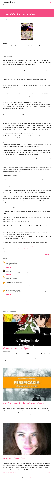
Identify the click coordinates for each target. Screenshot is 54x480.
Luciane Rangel (8, 282)
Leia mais (49, 363)
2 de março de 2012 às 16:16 (16, 276)
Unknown (7, 290)
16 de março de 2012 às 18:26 (15, 290)
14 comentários (13, 417)
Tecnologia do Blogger (27, 477)
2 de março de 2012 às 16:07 (16, 262)
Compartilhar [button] (47, 254)
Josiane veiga (8, 262)
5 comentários (13, 472)
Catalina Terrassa (9, 270)
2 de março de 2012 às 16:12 (18, 270)
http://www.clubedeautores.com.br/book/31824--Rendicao (24, 246)
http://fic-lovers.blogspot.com (17, 251)
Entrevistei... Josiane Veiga (14, 457)
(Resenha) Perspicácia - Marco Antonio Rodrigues (23, 403)
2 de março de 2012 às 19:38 (17, 282)
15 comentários (13, 363)
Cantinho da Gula (9, 2)
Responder (8, 267)
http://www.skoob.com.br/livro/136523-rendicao (17, 248)
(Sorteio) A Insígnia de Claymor (16, 348)
